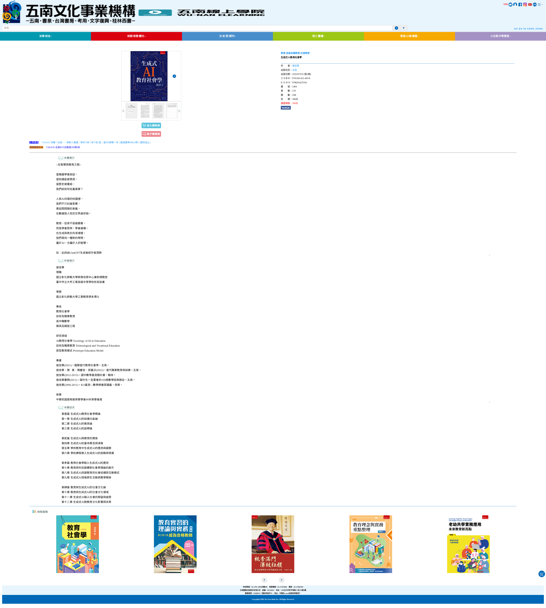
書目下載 (522, 29)
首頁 (516, 29)
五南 (294, 70)
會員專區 (530, 29)
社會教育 (305, 53)
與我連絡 (539, 29)
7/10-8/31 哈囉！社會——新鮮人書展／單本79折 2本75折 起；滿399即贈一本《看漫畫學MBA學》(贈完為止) (95, 142)
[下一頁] (179, 110)
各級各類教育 (293, 53)
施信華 (295, 66)
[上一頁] (123, 110)
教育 (283, 53)
